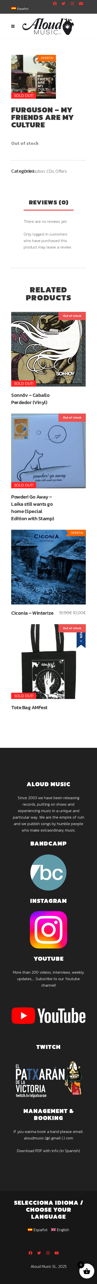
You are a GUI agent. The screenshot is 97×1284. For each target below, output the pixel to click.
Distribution (34, 171)
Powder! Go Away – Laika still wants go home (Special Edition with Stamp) (32, 507)
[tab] (49, 203)
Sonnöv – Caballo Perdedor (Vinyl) (30, 398)
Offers (61, 171)
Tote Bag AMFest (29, 707)
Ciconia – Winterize (32, 613)
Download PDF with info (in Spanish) (48, 1151)
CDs (50, 171)
